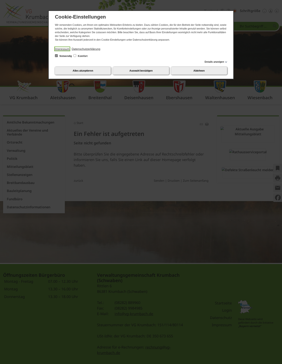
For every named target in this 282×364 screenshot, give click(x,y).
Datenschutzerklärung (86, 49)
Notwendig (65, 56)
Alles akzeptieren (83, 70)
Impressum (62, 49)
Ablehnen (199, 70)
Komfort (82, 56)
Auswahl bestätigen (141, 70)
